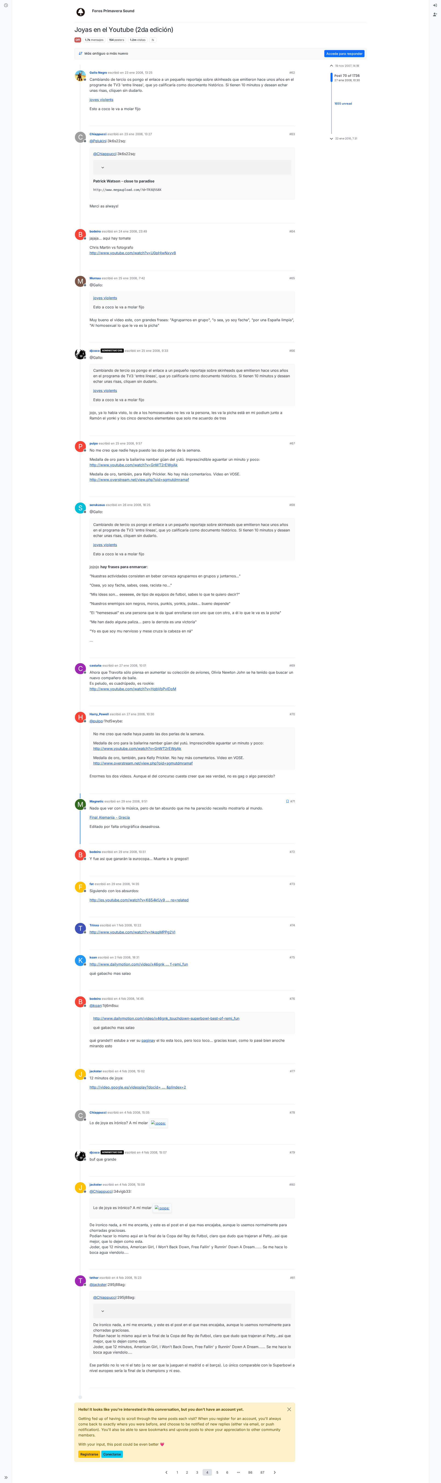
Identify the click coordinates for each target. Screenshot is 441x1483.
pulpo (94, 443)
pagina (147, 1040)
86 (250, 1472)
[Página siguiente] (274, 1472)
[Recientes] (6, 5)
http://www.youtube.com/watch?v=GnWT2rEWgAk (134, 465)
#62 (292, 72)
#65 (292, 278)
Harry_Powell (99, 714)
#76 (292, 998)
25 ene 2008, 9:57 (129, 443)
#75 (292, 957)
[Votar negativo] (282, 120)
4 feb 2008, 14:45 (131, 998)
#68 (292, 505)
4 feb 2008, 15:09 (132, 1184)
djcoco (95, 350)
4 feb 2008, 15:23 (128, 1277)
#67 (292, 443)
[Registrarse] (435, 14)
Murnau (95, 278)
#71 (292, 801)
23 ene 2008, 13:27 (138, 134)
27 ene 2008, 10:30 (140, 714)
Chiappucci (98, 134)
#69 (292, 665)
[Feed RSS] (152, 39)
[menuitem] (435, 5)
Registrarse (89, 1454)
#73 (292, 884)
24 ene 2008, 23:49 (133, 231)
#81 (292, 1277)
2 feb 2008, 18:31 (127, 957)
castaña (96, 665)
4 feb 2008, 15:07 (154, 1152)
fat (92, 884)
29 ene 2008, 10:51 (132, 852)
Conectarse (112, 1454)
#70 (292, 714)
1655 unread (343, 103)
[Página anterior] (166, 1472)
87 (262, 1472)
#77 (292, 1071)
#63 (292, 134)
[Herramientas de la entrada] (291, 120)
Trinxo (94, 925)
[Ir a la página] (238, 1472)
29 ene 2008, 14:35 (125, 884)
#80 (292, 1184)
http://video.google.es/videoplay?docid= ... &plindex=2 (138, 1087)
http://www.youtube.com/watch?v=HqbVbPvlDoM (133, 689)
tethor (94, 1277)
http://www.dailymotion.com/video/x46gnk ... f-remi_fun (139, 964)
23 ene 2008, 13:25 (139, 72)
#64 (292, 231)
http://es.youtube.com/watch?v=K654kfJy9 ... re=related (139, 900)
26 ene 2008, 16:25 (136, 505)
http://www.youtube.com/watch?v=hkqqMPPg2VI (132, 932)
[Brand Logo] (82, 11)
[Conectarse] (435, 5)
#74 (292, 925)
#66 (292, 350)
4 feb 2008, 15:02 (132, 1071)
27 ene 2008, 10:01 (132, 665)
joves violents (101, 99)
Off (78, 40)
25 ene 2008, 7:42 (132, 278)
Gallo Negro (98, 72)
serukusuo (97, 505)
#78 (292, 1112)
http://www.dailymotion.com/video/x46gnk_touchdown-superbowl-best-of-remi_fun (166, 1018)
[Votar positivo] (266, 120)
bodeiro (95, 231)
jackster (96, 1071)
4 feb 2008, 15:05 (137, 1112)
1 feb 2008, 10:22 (129, 925)
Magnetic (97, 801)
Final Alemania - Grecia (110, 817)
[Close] (289, 1409)
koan (93, 957)
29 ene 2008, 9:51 (134, 801)
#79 (292, 1152)
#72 (292, 852)
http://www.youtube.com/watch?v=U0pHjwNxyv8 (133, 253)
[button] (6, 1477)
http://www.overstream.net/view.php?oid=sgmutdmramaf (139, 479)
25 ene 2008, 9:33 (154, 350)
